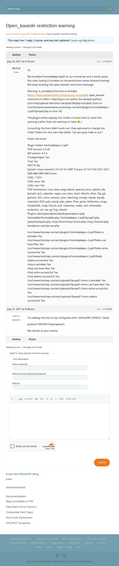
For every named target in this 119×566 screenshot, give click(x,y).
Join (78, 547)
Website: (16, 383)
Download (74, 542)
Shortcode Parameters (19, 517)
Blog (69, 547)
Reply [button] (99, 62)
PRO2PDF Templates (18, 523)
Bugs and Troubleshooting (33, 34)
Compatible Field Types (19, 512)
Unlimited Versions (72, 538)
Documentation (18, 542)
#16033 (107, 61)
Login (60, 547)
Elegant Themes (52, 561)
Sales (9, 479)
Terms (38, 547)
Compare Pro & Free (47, 538)
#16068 (107, 309)
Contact (101, 542)
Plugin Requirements (21, 538)
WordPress (85, 561)
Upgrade (88, 542)
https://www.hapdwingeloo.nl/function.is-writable (56, 95)
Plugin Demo (58, 542)
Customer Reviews (96, 538)
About (49, 547)
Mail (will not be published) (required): (29, 373)
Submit (102, 462)
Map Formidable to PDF (19, 501)
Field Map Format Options (21, 506)
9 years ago (76, 40)
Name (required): (20, 364)
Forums (16, 34)
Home (8, 34)
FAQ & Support (39, 542)
